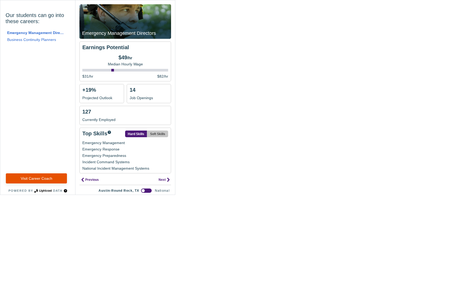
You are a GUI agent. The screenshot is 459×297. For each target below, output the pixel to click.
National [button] (162, 191)
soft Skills (157, 134)
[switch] (146, 190)
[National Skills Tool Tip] (109, 132)
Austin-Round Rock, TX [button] (119, 191)
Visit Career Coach (36, 178)
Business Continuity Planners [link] (31, 39)
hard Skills (136, 134)
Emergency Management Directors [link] (35, 33)
